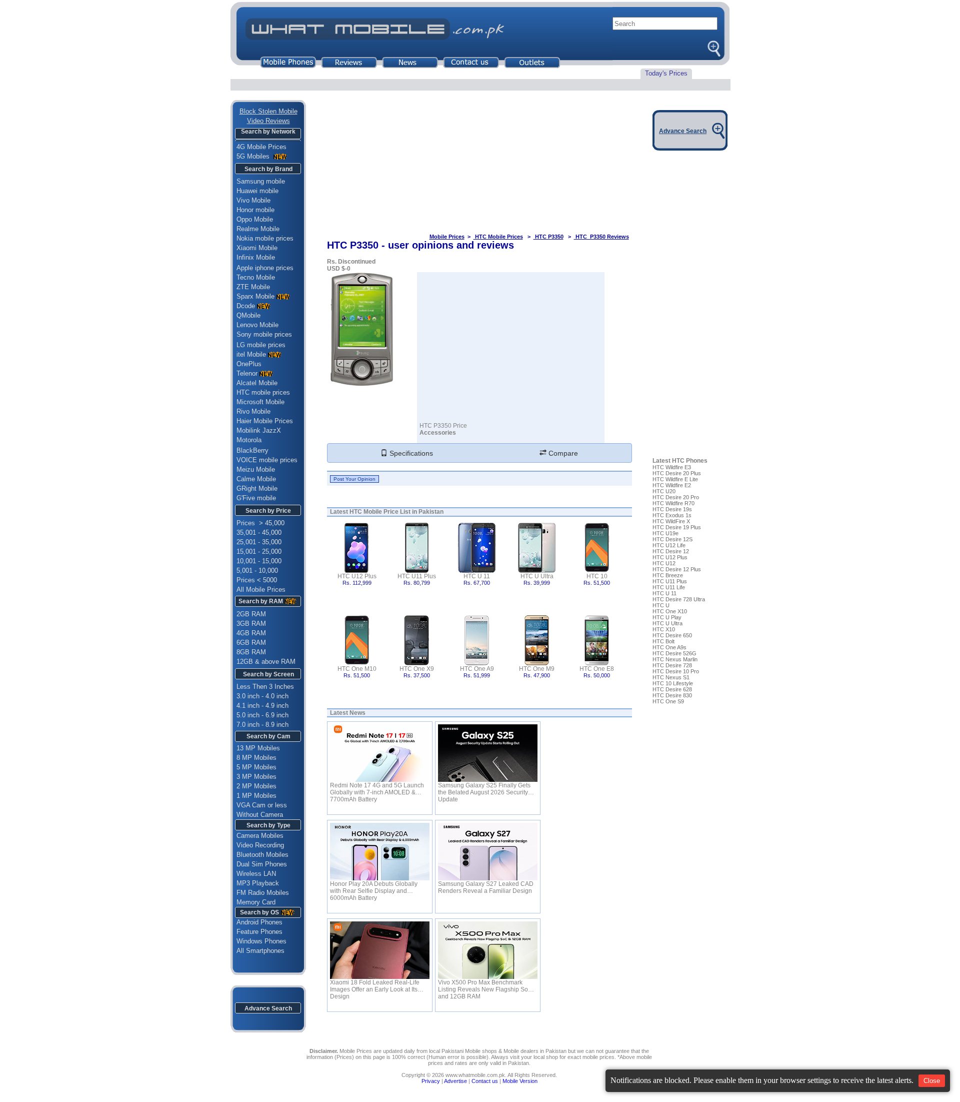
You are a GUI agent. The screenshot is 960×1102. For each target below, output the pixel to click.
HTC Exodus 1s (672, 515)
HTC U (661, 605)
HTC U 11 (477, 576)
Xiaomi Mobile (257, 248)
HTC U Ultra (537, 576)
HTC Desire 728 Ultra (678, 599)
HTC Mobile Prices (498, 237)
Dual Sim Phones (261, 864)
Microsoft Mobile (260, 402)
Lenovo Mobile (257, 325)
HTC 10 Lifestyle (672, 683)
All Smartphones (257, 950)
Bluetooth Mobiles (262, 854)
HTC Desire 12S (672, 539)
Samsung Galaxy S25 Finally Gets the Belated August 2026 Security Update (484, 789)
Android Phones (256, 922)
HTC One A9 (477, 668)
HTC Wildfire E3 (671, 467)
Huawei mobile (257, 191)
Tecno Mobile (255, 277)
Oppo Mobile (254, 219)
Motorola (249, 440)
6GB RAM (251, 642)
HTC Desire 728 (672, 665)
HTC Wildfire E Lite (675, 479)
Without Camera (259, 814)
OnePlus (249, 364)
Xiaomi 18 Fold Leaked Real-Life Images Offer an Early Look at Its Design (375, 986)
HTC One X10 (669, 611)
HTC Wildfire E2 (671, 485)
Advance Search (268, 1008)
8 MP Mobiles (256, 757)
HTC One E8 (597, 668)
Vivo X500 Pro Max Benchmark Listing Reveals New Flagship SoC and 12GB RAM (485, 986)
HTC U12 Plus (357, 576)
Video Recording (260, 845)
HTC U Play (667, 617)
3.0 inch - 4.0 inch (262, 696)
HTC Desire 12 (670, 551)
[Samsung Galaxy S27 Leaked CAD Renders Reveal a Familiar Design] (488, 851)
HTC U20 (664, 491)
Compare (562, 453)
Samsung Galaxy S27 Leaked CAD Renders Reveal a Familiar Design (486, 887)
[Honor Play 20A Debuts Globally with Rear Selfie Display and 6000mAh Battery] (380, 851)
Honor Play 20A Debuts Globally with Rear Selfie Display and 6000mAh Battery (374, 887)
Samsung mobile (260, 181)
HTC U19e (665, 533)
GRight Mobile (257, 488)
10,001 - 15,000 (259, 561)
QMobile (248, 315)
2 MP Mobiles (256, 786)
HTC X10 (663, 629)
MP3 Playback (257, 883)
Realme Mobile (258, 229)
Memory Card (256, 902)
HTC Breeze (667, 575)
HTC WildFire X (671, 521)
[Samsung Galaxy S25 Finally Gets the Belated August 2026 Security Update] (488, 753)
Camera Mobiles (260, 835)
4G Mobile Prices (261, 147)
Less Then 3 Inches (265, 686)
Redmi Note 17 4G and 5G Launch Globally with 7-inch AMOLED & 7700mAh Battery (377, 789)
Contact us (485, 1081)
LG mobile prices (261, 345)
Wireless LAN (256, 873)
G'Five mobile (256, 498)
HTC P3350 (549, 237)
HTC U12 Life (669, 545)
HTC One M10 (357, 668)
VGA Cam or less (261, 805)
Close (932, 1080)
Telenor (247, 373)
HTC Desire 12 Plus (676, 569)
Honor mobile (255, 210)
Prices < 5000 (256, 580)
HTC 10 (597, 576)
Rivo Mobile (253, 411)
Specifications (410, 453)
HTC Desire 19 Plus (676, 527)
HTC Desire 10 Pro (675, 671)
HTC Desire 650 (672, 635)
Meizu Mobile (255, 469)
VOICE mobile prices (267, 460)
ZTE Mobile (253, 287)
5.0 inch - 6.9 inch (262, 715)
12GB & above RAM (266, 661)
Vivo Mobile (253, 200)
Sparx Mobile (255, 296)
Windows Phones (258, 941)
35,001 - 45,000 (259, 532)
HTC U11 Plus (417, 576)
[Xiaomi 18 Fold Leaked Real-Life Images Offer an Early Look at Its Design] (380, 950)
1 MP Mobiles (256, 795)
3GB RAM (251, 623)
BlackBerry (252, 450)
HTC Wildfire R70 (673, 503)
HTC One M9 (536, 668)
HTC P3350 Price (443, 425)
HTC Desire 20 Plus (676, 473)
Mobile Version (520, 1081)
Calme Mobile (256, 479)
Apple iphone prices (265, 268)
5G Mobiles (254, 156)
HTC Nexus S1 (671, 677)
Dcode (245, 306)
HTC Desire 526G (674, 653)
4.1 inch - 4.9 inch (262, 705)
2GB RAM (251, 614)
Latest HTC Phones (680, 460)
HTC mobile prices (263, 392)
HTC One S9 (668, 701)
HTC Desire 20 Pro (675, 497)
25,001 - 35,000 (259, 542)
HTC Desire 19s (672, 509)
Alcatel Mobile (257, 383)
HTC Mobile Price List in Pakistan (397, 511)
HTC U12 (664, 563)
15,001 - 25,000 (259, 551)
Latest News (348, 712)
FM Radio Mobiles (262, 892)
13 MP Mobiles (258, 748)
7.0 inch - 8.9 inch (262, 724)
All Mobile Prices (261, 589)
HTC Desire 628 (672, 689)
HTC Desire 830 (672, 695)
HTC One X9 (417, 668)
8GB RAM (251, 652)
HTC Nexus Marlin (675, 659)
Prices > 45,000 (260, 523)
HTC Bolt (663, 641)
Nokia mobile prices (265, 238)
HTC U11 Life (668, 587)
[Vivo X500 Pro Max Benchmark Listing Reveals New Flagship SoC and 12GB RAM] (488, 950)
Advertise (455, 1081)
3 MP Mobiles (256, 776)
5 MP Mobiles (256, 767)
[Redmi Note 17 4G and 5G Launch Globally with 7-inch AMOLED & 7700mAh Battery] (380, 753)
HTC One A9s (669, 647)
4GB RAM (251, 633)
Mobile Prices (447, 237)
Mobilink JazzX (258, 430)
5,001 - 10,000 (257, 570)
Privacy (431, 1081)
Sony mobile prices (264, 334)
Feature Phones (256, 931)
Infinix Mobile (255, 257)
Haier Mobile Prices (264, 421)
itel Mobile (251, 354)
